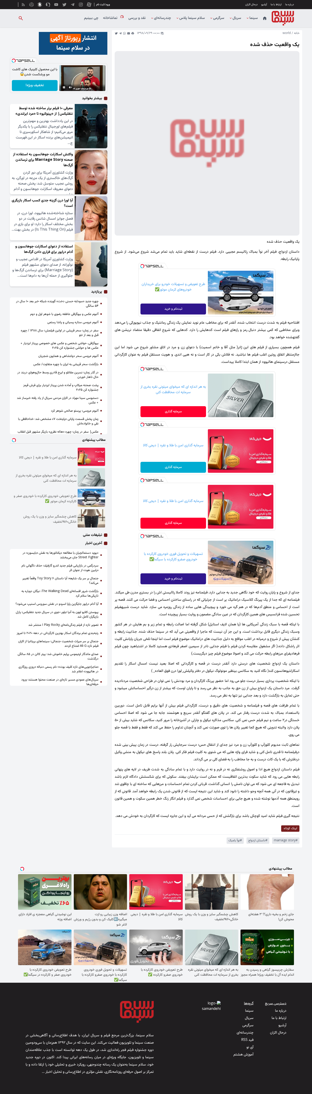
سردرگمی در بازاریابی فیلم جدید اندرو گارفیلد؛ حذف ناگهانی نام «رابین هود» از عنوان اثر (59, 568)
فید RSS (247, 1040)
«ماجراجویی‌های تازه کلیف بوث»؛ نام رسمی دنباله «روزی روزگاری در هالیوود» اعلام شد (58, 669)
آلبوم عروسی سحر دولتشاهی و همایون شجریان (68, 356)
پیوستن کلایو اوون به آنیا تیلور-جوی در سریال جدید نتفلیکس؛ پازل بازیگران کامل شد (57, 614)
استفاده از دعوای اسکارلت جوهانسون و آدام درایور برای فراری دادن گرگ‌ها (44, 249)
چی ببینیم (91, 18)
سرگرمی (218, 18)
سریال (237, 18)
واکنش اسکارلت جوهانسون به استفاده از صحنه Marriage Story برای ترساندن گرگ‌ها (43, 160)
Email (128, 33)
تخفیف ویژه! (35, 85)
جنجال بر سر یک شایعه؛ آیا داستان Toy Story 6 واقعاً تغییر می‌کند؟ (60, 580)
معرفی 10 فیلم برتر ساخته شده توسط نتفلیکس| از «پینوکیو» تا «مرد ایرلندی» (44, 111)
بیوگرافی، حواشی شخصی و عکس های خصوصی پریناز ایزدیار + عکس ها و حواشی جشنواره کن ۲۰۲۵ (59, 345)
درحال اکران (251, 5)
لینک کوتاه (290, 828)
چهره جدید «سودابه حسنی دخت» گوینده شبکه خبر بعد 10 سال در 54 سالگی (57, 303)
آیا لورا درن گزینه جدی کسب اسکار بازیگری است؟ (42, 203)
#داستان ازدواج (257, 840)
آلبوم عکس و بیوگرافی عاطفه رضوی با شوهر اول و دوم (64, 314)
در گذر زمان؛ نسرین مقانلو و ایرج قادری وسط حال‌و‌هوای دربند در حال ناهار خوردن (57, 374)
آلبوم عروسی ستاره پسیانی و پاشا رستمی (72, 322)
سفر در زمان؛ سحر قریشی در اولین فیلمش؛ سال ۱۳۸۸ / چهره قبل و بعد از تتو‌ (59, 333)
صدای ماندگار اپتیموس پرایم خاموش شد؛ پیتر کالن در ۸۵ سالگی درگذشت (58, 656)
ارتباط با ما (276, 5)
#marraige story (286, 840)
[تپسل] (142, 266)
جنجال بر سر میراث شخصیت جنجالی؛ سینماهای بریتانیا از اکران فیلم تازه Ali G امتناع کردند (58, 643)
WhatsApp (124, 33)
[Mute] (70, 87)
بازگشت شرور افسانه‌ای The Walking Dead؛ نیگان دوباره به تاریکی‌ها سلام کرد (59, 593)
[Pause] (64, 87)
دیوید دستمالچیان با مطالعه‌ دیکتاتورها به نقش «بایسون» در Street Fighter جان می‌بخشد (60, 555)
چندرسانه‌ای (162, 18)
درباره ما (289, 5)
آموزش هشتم (243, 1055)
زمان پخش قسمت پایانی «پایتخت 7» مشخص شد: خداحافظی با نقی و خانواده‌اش (58, 421)
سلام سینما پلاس (192, 18)
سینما (253, 18)
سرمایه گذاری (173, 411)
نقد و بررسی (137, 18)
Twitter (116, 33)
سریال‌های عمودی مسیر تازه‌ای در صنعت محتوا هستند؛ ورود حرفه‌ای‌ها (59, 682)
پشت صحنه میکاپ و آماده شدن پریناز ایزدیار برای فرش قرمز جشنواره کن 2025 (60, 387)
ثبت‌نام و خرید (173, 309)
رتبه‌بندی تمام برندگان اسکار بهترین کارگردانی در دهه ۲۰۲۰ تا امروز (57, 633)
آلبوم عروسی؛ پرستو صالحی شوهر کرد (74, 411)
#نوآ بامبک (235, 840)
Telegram (120, 33)
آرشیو (264, 5)
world (287, 33)
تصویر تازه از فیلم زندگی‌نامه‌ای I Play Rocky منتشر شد (63, 625)
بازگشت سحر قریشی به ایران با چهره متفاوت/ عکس (65, 364)
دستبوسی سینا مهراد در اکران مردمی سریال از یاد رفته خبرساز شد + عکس (57, 400)
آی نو (250, 1047)
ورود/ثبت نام (103, 4)
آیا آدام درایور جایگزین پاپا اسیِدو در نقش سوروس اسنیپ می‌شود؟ (57, 604)
